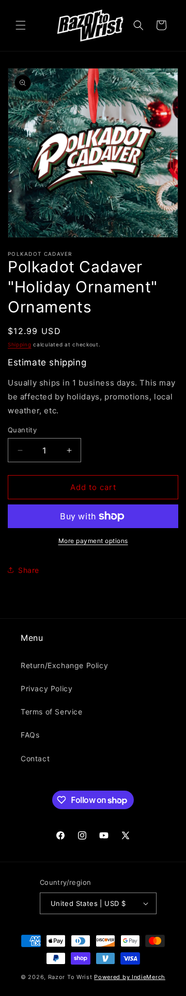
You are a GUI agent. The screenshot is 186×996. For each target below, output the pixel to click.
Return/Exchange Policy (64, 665)
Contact (35, 758)
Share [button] (28, 570)
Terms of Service (52, 711)
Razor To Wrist (70, 977)
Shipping (20, 344)
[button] (20, 25)
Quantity (22, 430)
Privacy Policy (46, 688)
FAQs (30, 734)
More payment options (93, 541)
